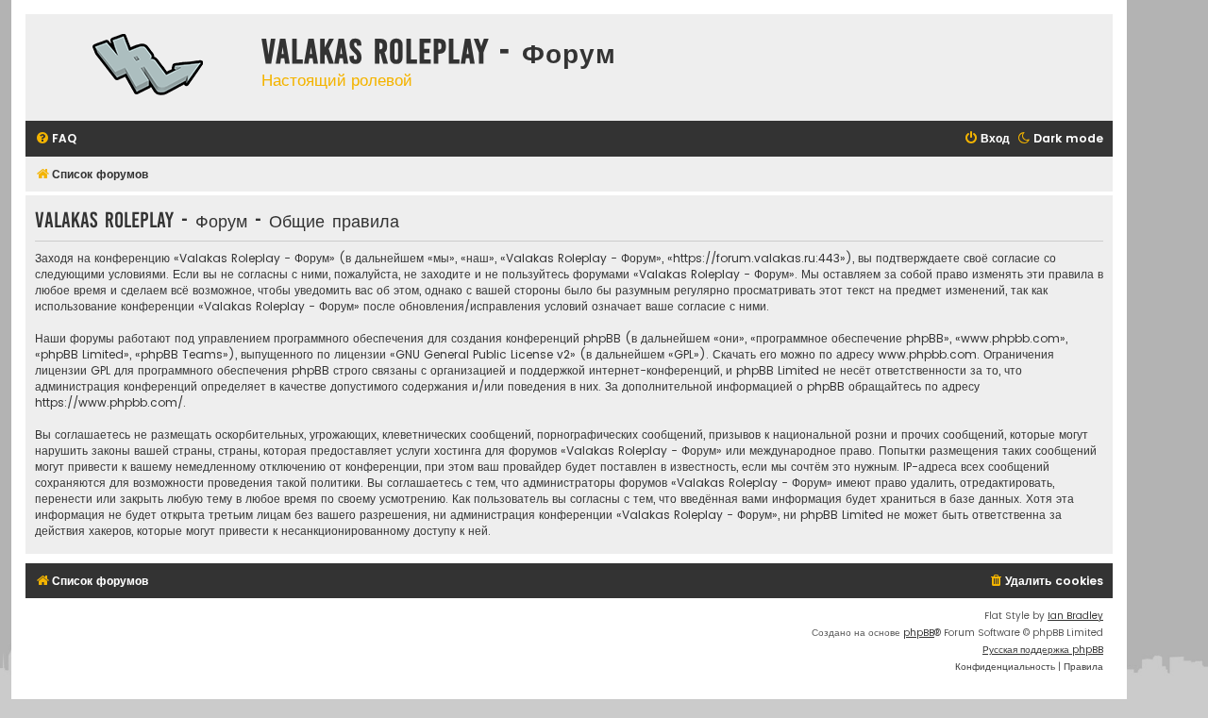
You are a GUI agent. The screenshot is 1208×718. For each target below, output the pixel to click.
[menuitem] (55, 139)
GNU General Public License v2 (482, 354)
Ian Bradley (1075, 616)
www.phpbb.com (927, 354)
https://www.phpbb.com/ (109, 402)
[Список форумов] (138, 67)
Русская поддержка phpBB (1042, 650)
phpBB (918, 633)
